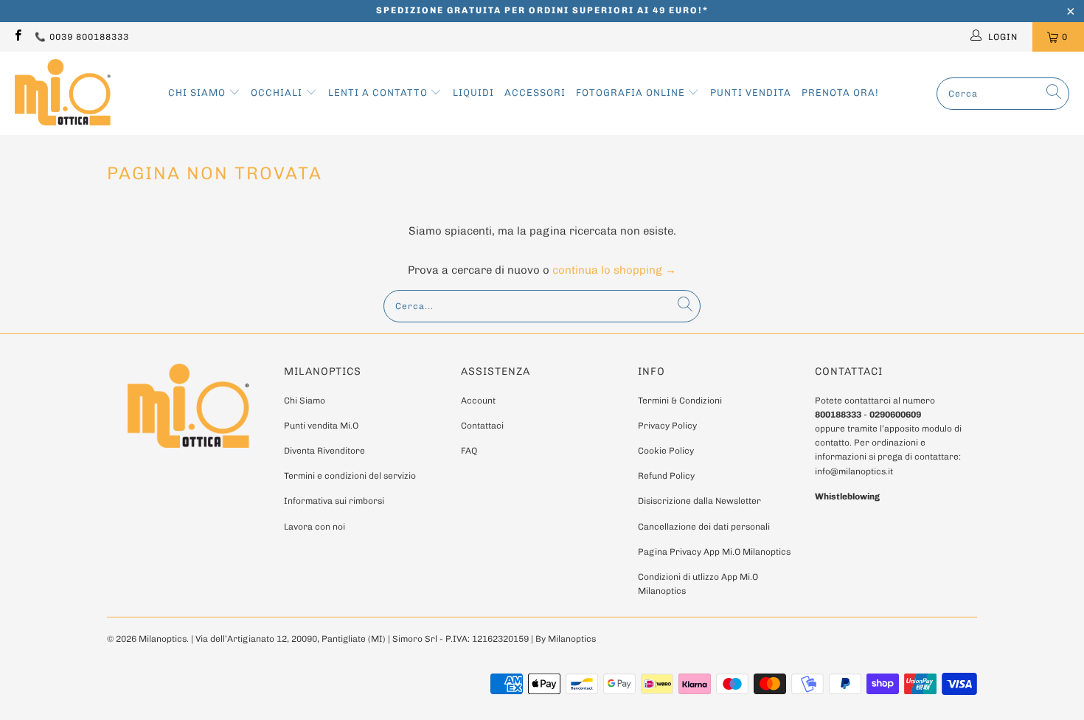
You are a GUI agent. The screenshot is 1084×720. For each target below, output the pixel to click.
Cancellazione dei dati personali (704, 527)
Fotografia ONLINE (632, 92)
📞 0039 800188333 (82, 37)
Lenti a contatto (379, 92)
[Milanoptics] (63, 93)
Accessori (535, 92)
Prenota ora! (840, 92)
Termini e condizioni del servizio (350, 476)
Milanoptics (163, 639)
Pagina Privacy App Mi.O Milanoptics (714, 552)
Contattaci (482, 425)
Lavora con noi (314, 527)
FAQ (469, 451)
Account (478, 400)
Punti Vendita (750, 92)
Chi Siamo (198, 92)
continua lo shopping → (614, 270)
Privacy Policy (667, 425)
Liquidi (473, 92)
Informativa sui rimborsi (334, 501)
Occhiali (278, 92)
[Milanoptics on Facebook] (17, 37)
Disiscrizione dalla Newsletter (699, 501)
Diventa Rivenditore (324, 451)
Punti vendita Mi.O (321, 425)
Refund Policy (666, 476)
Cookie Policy (666, 451)
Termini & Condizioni (680, 400)
